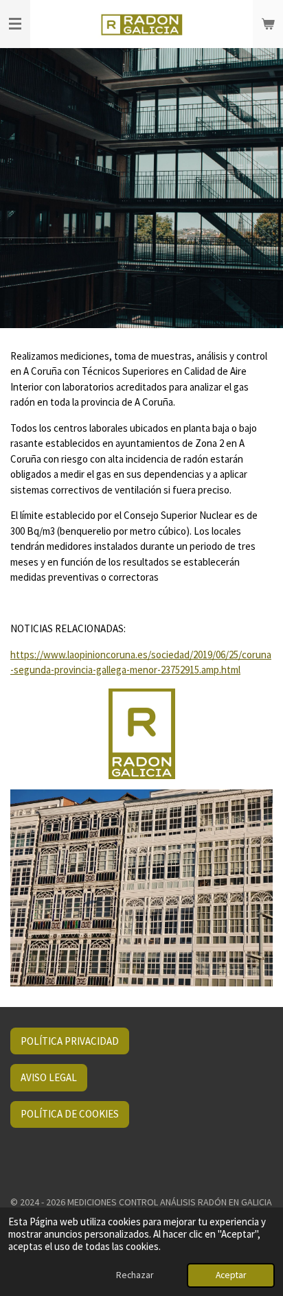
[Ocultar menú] (15, 24)
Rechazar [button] (134, 1275)
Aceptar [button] (231, 1275)
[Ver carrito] (268, 24)
